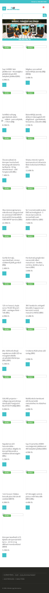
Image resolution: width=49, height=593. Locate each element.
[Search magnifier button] (45, 16)
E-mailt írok (20, 579)
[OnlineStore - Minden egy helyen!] (13, 8)
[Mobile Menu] (4, 8)
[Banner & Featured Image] (24, 30)
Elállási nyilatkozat (28, 575)
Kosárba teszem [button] (4, 85)
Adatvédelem (9, 579)
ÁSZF (16, 575)
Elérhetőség (8, 575)
